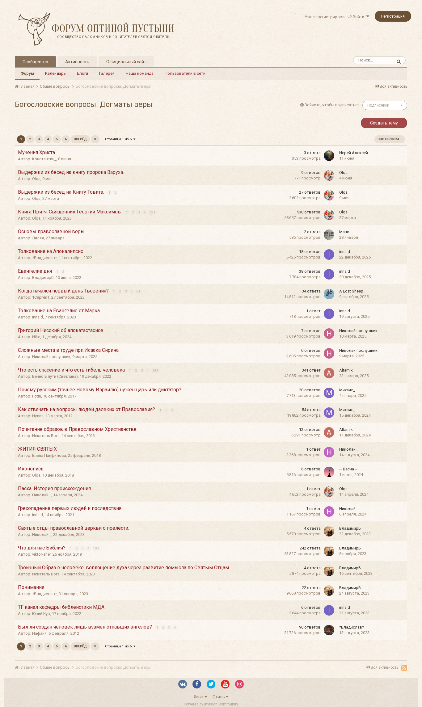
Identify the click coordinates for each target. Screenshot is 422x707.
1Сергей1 (40, 297)
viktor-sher (41, 554)
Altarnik (346, 370)
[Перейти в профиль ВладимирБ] (329, 531)
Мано (344, 231)
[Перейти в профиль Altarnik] (329, 373)
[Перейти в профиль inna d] (329, 254)
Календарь (55, 73)
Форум (27, 73)
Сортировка (389, 139)
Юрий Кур (41, 613)
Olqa (36, 178)
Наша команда (140, 73)
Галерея (107, 73)
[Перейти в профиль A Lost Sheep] (329, 294)
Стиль (219, 696)
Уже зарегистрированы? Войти (335, 17)
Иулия (38, 416)
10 (95, 548)
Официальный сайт (126, 61)
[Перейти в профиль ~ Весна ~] (329, 472)
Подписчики (378, 105)
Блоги (82, 73)
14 (154, 370)
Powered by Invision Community (211, 704)
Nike (36, 337)
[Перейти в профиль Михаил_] (329, 393)
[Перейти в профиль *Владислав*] (329, 630)
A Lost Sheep (351, 291)
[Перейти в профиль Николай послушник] (329, 333)
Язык (199, 696)
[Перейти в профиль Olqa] (329, 175)
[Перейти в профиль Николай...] (329, 452)
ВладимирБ (43, 277)
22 (151, 212)
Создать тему (384, 122)
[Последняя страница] (95, 139)
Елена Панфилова (49, 455)
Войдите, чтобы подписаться (332, 105)
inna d (344, 251)
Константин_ (44, 159)
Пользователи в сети (185, 73)
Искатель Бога (46, 435)
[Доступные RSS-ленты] (404, 667)
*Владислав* (44, 257)
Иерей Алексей (353, 152)
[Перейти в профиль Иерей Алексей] (329, 155)
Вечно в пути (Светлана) (55, 376)
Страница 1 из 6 (119, 139)
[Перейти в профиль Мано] (329, 234)
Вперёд (80, 139)
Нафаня (39, 633)
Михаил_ (347, 390)
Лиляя (38, 238)
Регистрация (393, 16)
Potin (36, 396)
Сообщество (35, 61)
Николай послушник (358, 330)
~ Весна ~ (348, 469)
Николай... (348, 449)
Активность (77, 61)
